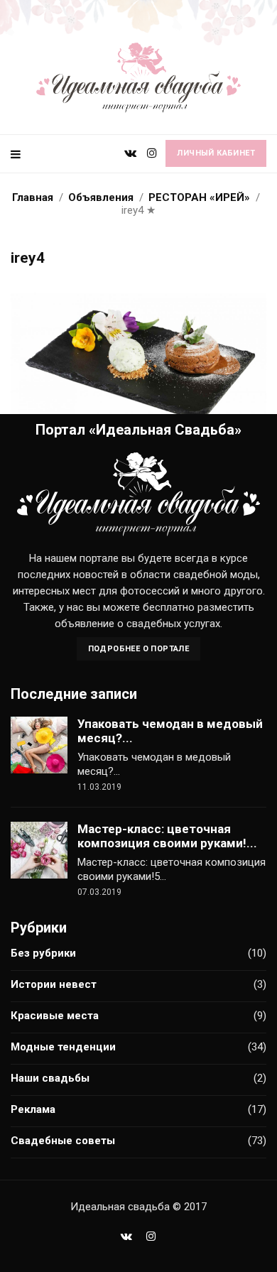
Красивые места (55, 1015)
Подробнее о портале (139, 648)
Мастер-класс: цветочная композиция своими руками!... (167, 836)
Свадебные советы (63, 1140)
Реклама (33, 1109)
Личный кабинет (216, 153)
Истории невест (54, 984)
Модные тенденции (63, 1046)
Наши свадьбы (50, 1078)
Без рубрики (43, 953)
